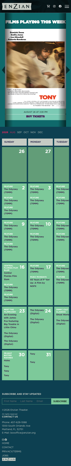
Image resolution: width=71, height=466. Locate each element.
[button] (67, 6)
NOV (33, 132)
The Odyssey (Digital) (11, 335)
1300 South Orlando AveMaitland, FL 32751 (16, 428)
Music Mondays (38, 277)
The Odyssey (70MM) (11, 191)
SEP (19, 132)
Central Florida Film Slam (11, 268)
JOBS (5, 456)
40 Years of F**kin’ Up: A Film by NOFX (40, 282)
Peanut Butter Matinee (8, 355)
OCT (26, 132)
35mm (59, 310)
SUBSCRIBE (60, 401)
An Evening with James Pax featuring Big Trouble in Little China (11, 321)
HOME (5, 443)
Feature (8, 186)
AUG (12, 132)
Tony (6, 366)
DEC (40, 132)
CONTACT (8, 447)
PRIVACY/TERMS (11, 451)
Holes (7, 360)
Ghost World (62, 314)
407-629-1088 (19, 422)
